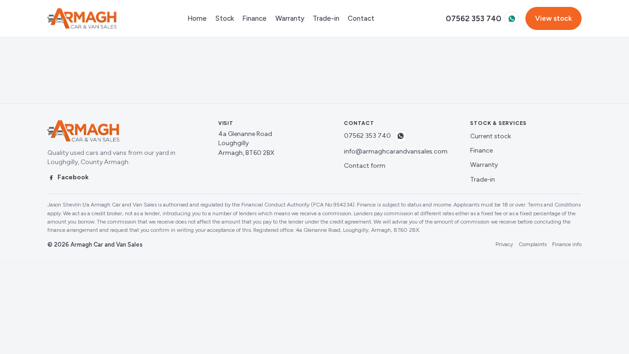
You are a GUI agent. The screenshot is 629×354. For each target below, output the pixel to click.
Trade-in (326, 18)
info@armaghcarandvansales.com (396, 151)
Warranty (289, 18)
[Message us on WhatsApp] (511, 18)
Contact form (364, 166)
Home (197, 18)
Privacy (504, 244)
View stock (553, 18)
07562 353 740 (473, 18)
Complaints (532, 244)
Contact (361, 18)
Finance (254, 18)
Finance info (567, 244)
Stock (224, 18)
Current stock (490, 136)
